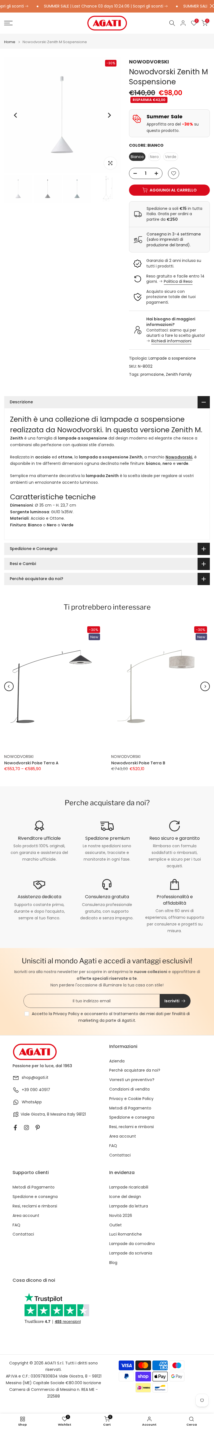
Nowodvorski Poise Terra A (31, 763)
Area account (122, 1136)
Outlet (115, 1225)
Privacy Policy (66, 1013)
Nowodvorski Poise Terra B (138, 763)
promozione (152, 374)
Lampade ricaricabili (128, 1187)
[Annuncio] (93, 6)
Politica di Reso (178, 281)
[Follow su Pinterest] (37, 1127)
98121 (81, 1114)
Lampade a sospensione (172, 358)
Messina (58, 1114)
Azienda (117, 1061)
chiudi (210, 6)
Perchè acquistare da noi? (134, 1070)
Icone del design (125, 1196)
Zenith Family (179, 374)
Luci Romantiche (125, 1234)
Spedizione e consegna (131, 1117)
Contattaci (120, 1155)
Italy (71, 1114)
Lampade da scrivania (130, 1253)
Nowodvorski (179, 457)
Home (9, 42)
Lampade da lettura (128, 1206)
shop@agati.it (35, 1077)
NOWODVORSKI (149, 61)
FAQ (113, 1145)
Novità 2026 (120, 1215)
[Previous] (15, 115)
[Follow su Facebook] (15, 1127)
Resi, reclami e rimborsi (131, 1127)
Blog (113, 1262)
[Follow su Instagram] (26, 1127)
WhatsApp (32, 1102)
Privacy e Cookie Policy (131, 1098)
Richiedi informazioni (171, 341)
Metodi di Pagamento (130, 1108)
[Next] (108, 115)
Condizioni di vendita (129, 1089)
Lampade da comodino (132, 1243)
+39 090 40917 (36, 1089)
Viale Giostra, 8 (35, 1114)
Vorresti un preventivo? (131, 1079)
